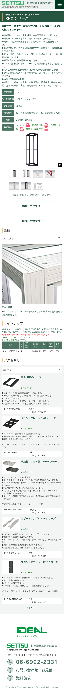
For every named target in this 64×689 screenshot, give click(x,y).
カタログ (20, 125)
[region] (32, 182)
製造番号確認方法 (34, 129)
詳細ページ (27, 388)
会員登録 (14, 340)
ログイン (5, 340)
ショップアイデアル (27, 636)
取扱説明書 (37, 125)
